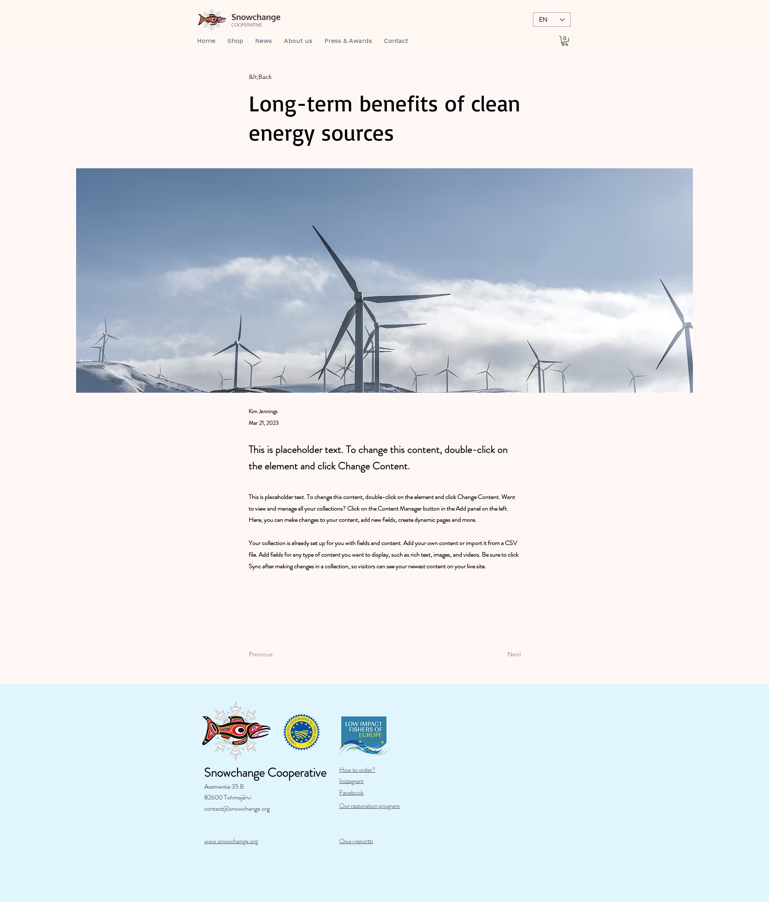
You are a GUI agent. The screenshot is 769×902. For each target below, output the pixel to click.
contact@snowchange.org (237, 808)
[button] (235, 41)
